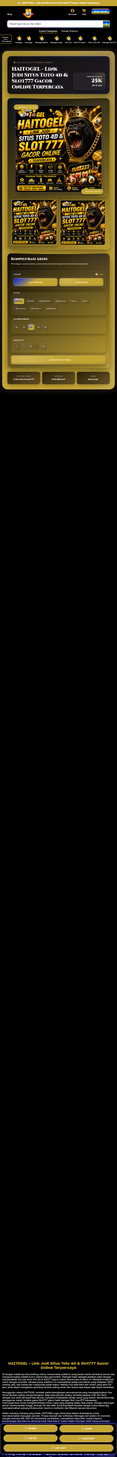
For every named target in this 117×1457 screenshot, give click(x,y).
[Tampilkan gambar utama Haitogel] (34, 222)
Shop (9, 14)
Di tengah (7, 1374)
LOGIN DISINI (81, 282)
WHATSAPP (88, 1438)
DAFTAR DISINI (36, 282)
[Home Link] (27, 14)
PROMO (32, 1428)
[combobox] (55, 23)
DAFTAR (32, 1437)
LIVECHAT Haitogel (60, 360)
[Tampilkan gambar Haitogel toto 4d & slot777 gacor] (82, 222)
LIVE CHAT (60, 1447)
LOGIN (88, 1428)
